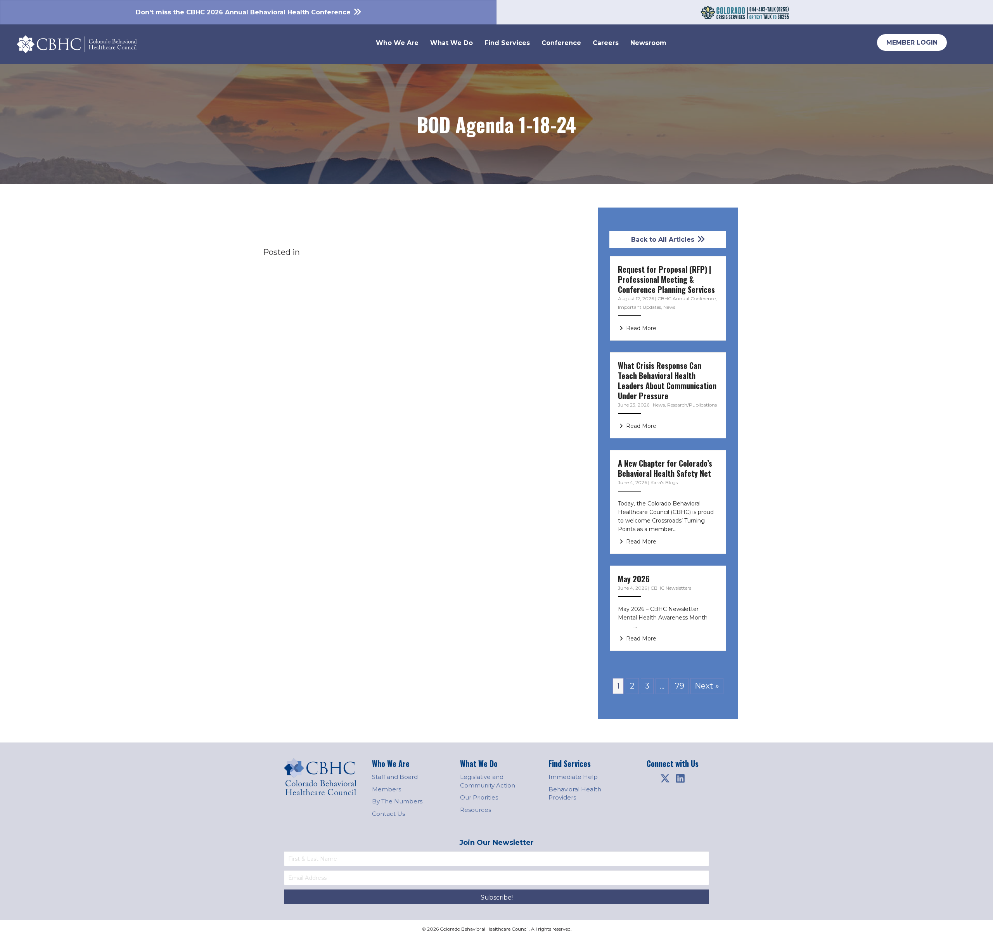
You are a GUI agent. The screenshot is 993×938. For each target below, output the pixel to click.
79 (679, 686)
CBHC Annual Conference (686, 298)
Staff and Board (395, 777)
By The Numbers (397, 801)
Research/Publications (692, 405)
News (669, 307)
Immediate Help (573, 777)
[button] (665, 778)
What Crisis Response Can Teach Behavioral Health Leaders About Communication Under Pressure (667, 381)
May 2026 (634, 579)
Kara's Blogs (664, 482)
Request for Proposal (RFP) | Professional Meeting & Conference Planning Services (666, 279)
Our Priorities (479, 797)
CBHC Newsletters (670, 588)
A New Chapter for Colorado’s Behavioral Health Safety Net (665, 468)
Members (386, 789)
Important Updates (639, 307)
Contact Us (388, 813)
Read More (640, 328)
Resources (475, 809)
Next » (707, 686)
